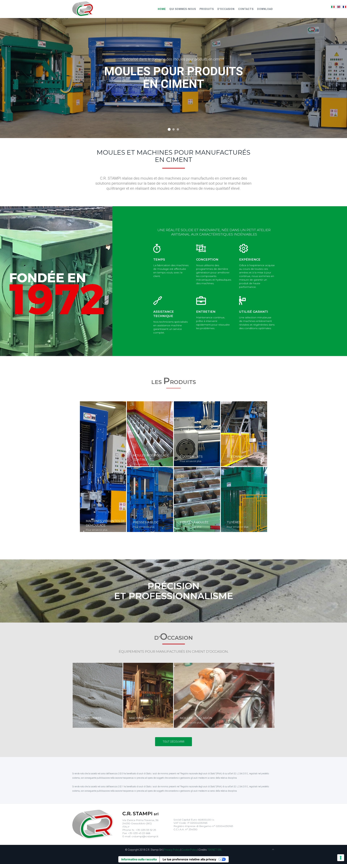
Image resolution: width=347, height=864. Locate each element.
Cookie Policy (189, 849)
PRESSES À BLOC (145, 522)
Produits (207, 9)
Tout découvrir (173, 741)
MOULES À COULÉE (194, 522)
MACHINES (137, 718)
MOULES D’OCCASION (196, 718)
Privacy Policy (172, 849)
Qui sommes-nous (182, 9)
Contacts (246, 9)
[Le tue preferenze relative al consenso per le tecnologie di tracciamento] (340, 857)
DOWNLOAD (265, 9)
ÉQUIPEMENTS (191, 456)
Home (162, 9)
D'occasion (226, 9)
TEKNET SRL (214, 849)
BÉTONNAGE (237, 456)
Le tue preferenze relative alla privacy (189, 859)
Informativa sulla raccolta (139, 859)
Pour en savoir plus (96, 529)
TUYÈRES (234, 522)
